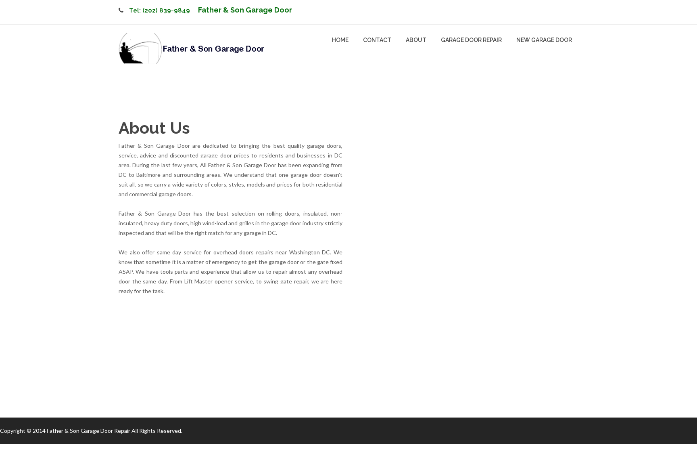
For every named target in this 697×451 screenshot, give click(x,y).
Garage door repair (471, 40)
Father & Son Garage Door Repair (88, 430)
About (416, 40)
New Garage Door (544, 40)
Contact (377, 40)
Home (340, 40)
